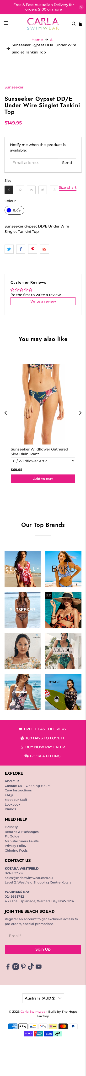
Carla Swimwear (34, 1011)
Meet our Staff (16, 799)
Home (37, 39)
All (52, 39)
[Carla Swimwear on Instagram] (15, 969)
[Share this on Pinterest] (32, 249)
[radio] (9, 190)
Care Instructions (18, 790)
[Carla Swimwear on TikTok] (31, 969)
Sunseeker (14, 87)
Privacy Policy (15, 846)
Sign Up (43, 949)
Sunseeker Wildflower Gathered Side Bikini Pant (39, 451)
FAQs (9, 795)
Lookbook (12, 804)
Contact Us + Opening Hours (27, 786)
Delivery (11, 827)
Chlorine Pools (16, 850)
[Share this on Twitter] (9, 249)
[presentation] (5, 413)
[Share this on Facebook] (20, 249)
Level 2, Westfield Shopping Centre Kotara (38, 882)
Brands (10, 809)
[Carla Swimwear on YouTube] (38, 969)
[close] (81, 7)
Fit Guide (12, 836)
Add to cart (43, 479)
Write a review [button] (43, 301)
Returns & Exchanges (22, 832)
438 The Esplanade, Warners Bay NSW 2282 (39, 901)
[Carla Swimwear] (43, 24)
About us (12, 781)
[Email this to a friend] (44, 249)
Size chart (67, 187)
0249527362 (14, 873)
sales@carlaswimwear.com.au (29, 878)
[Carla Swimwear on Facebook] (8, 969)
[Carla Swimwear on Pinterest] (23, 969)
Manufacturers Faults (22, 841)
